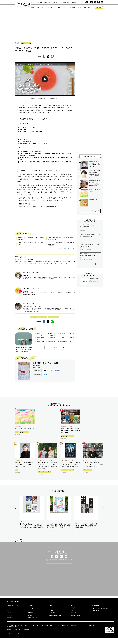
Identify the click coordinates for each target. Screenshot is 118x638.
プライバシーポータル (47, 625)
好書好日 (23, 4)
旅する (50, 317)
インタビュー (34, 2)
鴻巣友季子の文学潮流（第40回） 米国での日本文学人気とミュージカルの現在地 (70, 430)
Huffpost (30, 610)
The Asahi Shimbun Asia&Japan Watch (102, 608)
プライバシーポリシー (62, 625)
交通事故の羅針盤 (75, 615)
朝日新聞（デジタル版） (13, 605)
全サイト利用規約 (90, 625)
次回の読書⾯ (67, 2)
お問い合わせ (27, 629)
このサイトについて (12, 625)
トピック (60, 2)
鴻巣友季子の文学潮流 (66, 426)
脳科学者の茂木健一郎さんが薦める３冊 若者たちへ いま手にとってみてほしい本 (94, 163)
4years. (73, 605)
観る (32, 7)
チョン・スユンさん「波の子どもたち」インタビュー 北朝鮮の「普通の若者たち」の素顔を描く (70, 464)
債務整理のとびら (32, 617)
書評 (45, 2)
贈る (16, 470)
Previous (15, 507)
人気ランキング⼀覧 (90, 211)
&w (10, 608)
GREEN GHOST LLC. (30, 311)
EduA (8, 610)
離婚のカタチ (10, 617)
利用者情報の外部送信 (76, 625)
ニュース (49, 2)
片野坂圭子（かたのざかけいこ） (32, 288)
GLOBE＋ (51, 608)
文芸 (27, 432)
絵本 (48, 7)
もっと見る (98, 7)
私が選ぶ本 (73, 7)
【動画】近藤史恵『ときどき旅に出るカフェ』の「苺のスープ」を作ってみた (55, 338)
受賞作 (43, 7)
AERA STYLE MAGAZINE (55, 615)
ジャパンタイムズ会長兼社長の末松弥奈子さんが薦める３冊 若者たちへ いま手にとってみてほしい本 (95, 174)
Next (102, 507)
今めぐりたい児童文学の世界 (45, 460)
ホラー (66, 7)
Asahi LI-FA (74, 612)
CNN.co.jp (30, 608)
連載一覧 (74, 2)
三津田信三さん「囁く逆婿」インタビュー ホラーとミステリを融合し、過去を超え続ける (94, 183)
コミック (60, 7)
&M (7, 608)
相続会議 (73, 608)
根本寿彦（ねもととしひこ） (31, 273)
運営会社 (9, 629)
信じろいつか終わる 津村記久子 (94, 190)
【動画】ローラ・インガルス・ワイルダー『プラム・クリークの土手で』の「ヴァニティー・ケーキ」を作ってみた (55, 334)
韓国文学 (90, 7)
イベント (55, 2)
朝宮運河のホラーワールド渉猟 (91, 460)
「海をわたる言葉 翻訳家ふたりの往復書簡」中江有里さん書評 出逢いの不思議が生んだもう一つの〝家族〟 (58, 526)
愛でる (16, 432)
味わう (44, 317)
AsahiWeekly (95, 610)
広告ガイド (17, 629)
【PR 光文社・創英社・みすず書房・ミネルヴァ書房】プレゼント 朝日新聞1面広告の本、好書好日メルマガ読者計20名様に (32, 526)
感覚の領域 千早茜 (93, 199)
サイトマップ (23, 625)
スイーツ (56, 317)
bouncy (30, 615)
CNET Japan (31, 605)
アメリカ (72, 436)
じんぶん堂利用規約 (12, 627)
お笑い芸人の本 (82, 7)
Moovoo (9, 612)
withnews (9, 615)
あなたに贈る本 (19, 460)
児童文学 (49, 471)
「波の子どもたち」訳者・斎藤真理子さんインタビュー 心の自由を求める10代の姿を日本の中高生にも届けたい (47, 465)
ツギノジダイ (74, 610)
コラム (40, 2)
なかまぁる (52, 612)
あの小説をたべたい (26, 43)
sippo (50, 605)
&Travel (14, 608)
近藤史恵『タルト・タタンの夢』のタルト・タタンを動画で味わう (38, 206)
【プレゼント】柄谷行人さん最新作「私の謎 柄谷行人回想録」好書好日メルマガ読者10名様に (85, 526)
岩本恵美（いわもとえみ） (30, 304)
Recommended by (63, 248)
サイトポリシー (34, 625)
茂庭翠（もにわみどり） (22, 257)
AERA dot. (30, 612)
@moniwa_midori (60, 263)
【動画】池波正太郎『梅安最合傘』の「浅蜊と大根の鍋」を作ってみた (54, 341)
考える (37, 7)
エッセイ (53, 7)
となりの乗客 (18, 426)
